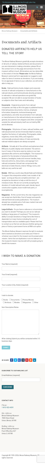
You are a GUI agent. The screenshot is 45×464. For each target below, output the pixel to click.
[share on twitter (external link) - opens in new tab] (15, 360)
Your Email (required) (9, 274)
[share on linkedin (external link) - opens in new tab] (34, 360)
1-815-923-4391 (8, 407)
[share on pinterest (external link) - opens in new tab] (26, 360)
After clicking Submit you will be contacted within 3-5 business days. (21, 340)
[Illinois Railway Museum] (14, 9)
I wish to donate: (8, 295)
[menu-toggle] (41, 7)
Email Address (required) (11, 375)
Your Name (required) (10, 264)
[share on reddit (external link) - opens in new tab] (30, 360)
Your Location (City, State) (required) (15, 285)
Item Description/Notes (10, 307)
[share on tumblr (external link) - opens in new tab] (23, 360)
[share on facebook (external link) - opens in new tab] (11, 360)
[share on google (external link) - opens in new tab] (19, 360)
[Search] (36, 7)
